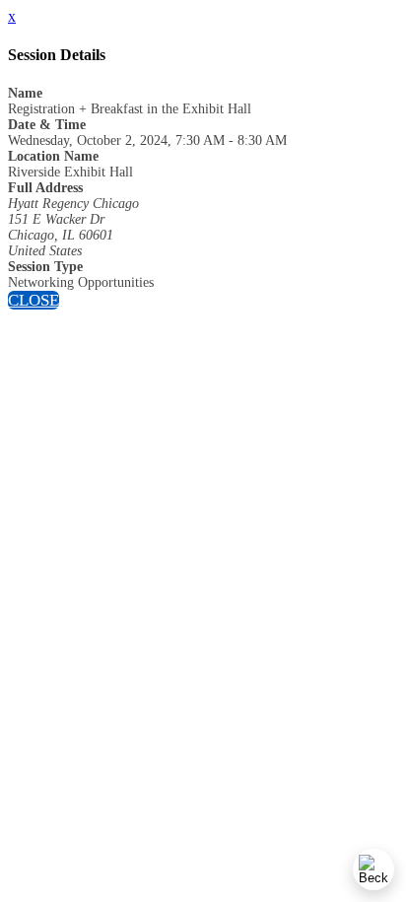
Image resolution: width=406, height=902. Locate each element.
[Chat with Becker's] (373, 869)
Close (33, 300)
